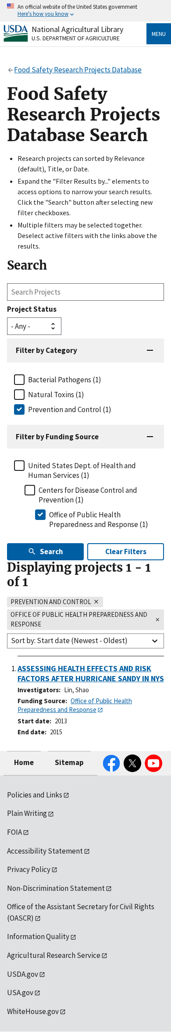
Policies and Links (34, 795)
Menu (159, 34)
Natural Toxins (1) (56, 394)
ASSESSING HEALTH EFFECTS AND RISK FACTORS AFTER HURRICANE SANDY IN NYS (91, 673)
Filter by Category (46, 350)
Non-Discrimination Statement (56, 888)
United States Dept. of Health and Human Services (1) (82, 470)
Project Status (32, 309)
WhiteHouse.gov (33, 1011)
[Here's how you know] (85, 10)
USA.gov (20, 992)
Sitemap (69, 762)
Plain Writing (27, 813)
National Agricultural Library (77, 29)
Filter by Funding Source (57, 436)
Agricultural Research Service (53, 955)
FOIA (14, 832)
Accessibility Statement (45, 851)
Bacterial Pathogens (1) (64, 379)
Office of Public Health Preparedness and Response (75, 705)
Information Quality (38, 936)
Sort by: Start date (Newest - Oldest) (69, 640)
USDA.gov (22, 974)
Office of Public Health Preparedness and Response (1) (98, 519)
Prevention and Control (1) (69, 409)
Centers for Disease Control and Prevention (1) (88, 495)
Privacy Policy (28, 869)
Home (24, 762)
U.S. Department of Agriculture (76, 38)
